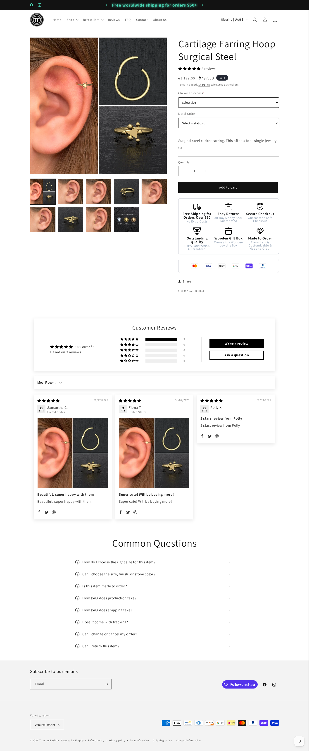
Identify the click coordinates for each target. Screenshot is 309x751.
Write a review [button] (236, 343)
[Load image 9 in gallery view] (126, 219)
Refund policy (96, 740)
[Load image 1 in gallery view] (43, 191)
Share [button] (187, 281)
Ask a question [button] (236, 355)
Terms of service (139, 740)
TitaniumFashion (49, 740)
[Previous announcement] (106, 5)
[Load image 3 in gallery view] (98, 191)
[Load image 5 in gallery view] (154, 191)
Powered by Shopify (72, 740)
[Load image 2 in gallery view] (70, 191)
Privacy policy (117, 740)
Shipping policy (162, 740)
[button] (72, 19)
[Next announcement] (203, 5)
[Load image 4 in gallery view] (126, 191)
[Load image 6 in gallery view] (43, 219)
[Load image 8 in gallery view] (98, 219)
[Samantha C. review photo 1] (72, 453)
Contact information (188, 740)
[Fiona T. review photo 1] (154, 453)
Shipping (204, 84)
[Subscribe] (106, 684)
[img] (48, 400)
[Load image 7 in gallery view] (70, 219)
